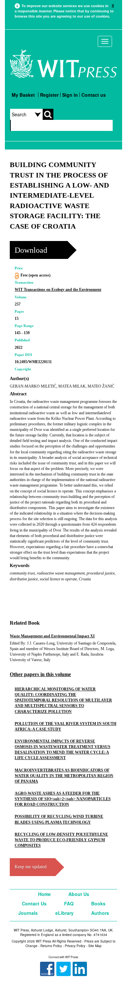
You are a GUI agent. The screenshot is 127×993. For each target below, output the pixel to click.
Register (49, 95)
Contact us (93, 95)
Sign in (70, 95)
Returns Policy (51, 945)
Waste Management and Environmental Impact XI (52, 636)
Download (31, 250)
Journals (28, 913)
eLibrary (64, 913)
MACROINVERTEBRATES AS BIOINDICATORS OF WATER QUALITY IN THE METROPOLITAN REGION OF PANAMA (64, 776)
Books (98, 903)
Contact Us (34, 903)
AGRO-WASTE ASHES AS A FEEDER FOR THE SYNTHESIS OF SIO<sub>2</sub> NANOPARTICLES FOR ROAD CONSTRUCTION (63, 799)
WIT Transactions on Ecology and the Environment (58, 289)
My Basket (23, 95)
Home (44, 894)
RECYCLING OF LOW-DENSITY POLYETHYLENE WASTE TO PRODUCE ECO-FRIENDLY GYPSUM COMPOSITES (61, 840)
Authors (100, 913)
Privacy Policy (75, 945)
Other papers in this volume (40, 674)
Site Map (95, 945)
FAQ (69, 903)
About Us (78, 894)
